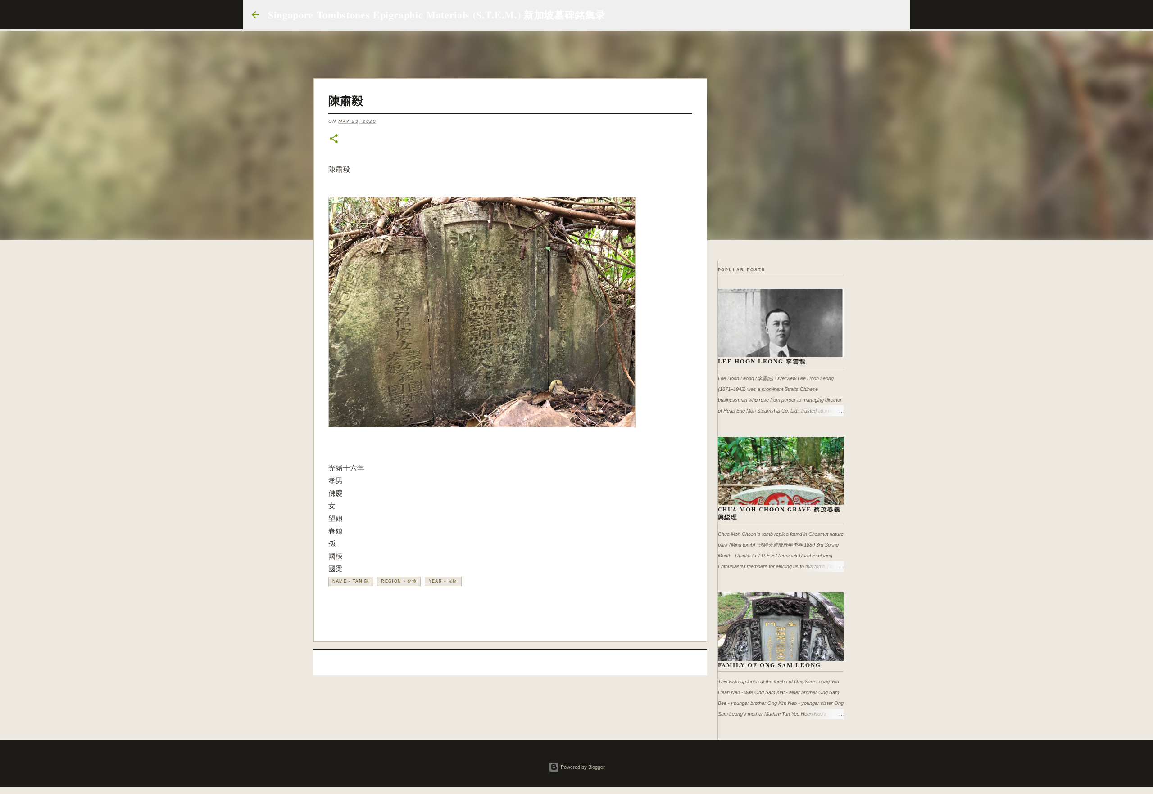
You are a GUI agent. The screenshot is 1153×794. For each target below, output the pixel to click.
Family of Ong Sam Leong (770, 664)
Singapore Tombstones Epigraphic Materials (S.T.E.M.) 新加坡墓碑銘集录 (436, 14)
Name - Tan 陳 (350, 581)
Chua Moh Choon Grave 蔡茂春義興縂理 (779, 513)
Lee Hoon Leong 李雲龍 (762, 361)
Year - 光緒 (443, 581)
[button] (333, 139)
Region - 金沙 (399, 581)
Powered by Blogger (582, 767)
